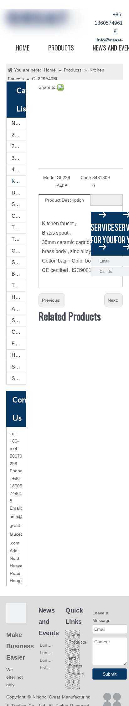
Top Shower (19, 285)
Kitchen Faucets (19, 181)
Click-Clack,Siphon (19, 332)
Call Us (106, 271)
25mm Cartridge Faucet (19, 134)
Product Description (64, 200)
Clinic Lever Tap (19, 216)
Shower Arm (19, 320)
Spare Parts (19, 366)
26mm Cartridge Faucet (19, 146)
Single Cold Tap (19, 204)
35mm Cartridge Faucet (19, 158)
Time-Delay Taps (19, 227)
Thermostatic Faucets (19, 239)
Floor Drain (19, 343)
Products (61, 47)
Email (104, 261)
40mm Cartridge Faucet (19, 169)
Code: (86, 177)
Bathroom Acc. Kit (19, 274)
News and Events (75, 657)
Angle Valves (19, 308)
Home (22, 47)
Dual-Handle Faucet (19, 192)
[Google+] (117, 697)
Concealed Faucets (19, 250)
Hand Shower (19, 297)
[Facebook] (107, 697)
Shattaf (19, 378)
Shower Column (19, 262)
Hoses (19, 355)
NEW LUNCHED (19, 123)
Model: (50, 177)
